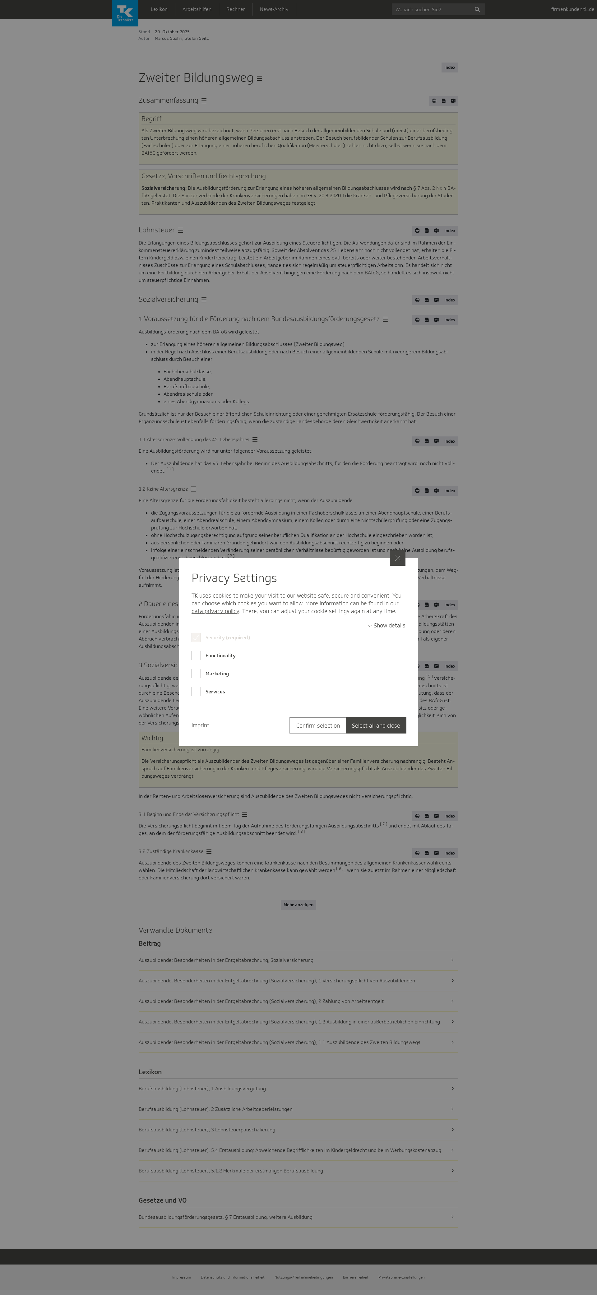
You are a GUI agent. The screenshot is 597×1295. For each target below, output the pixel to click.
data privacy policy (215, 611)
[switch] (386, 626)
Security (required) (228, 637)
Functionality (221, 655)
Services (215, 691)
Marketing (217, 673)
